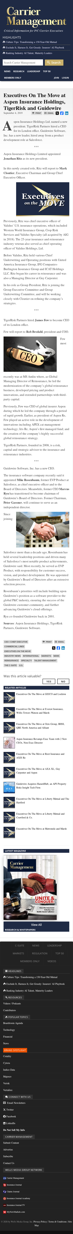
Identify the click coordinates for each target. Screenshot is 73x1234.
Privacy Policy (40, 1221)
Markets (46, 656)
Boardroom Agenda (13, 1023)
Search (56, 62)
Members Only (12, 77)
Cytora (6, 1063)
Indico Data (9, 1069)
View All (36, 925)
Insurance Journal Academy (18, 1198)
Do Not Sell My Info (14, 1130)
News (7, 71)
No (63, 681)
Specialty (26, 660)
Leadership (33, 71)
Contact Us (8, 1163)
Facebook (11, 1116)
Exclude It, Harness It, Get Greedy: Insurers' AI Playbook (35, 47)
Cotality (7, 1056)
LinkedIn (10, 1123)
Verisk (6, 1083)
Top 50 (46, 71)
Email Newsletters (15, 1102)
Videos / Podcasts (12, 1003)
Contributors (9, 1010)
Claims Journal (13, 1191)
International (31, 656)
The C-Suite (10, 665)
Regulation (39, 953)
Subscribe (8, 1156)
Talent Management (45, 660)
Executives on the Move (17, 651)
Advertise (8, 1149)
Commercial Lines (14, 646)
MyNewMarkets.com (16, 1211)
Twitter (10, 1109)
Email (50, 113)
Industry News (12, 656)
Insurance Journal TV (16, 1205)
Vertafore (7, 1090)
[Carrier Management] (36, 17)
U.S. (21, 665)
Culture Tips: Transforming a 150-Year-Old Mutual (31, 42)
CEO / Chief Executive (15, 642)
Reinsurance (11, 660)
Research (18, 71)
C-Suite (19, 945)
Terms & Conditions (57, 1221)
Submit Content (11, 1142)
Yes (48, 681)
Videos (51, 961)
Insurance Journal (14, 1184)
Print (38, 113)
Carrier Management (15, 1177)
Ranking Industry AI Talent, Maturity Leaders (29, 53)
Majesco (7, 1076)
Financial (7, 1036)
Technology (9, 1029)
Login (65, 77)
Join (56, 77)
